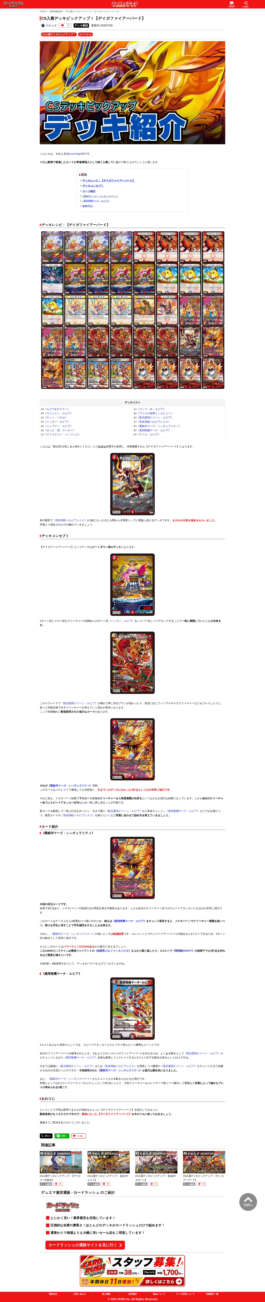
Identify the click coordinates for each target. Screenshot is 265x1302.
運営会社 (53, 1294)
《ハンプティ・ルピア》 (58, 426)
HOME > (44, 11)
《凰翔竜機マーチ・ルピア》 (154, 430)
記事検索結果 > (57, 11)
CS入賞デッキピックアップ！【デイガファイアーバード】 (92, 11)
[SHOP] (232, 3)
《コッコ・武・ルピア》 (151, 409)
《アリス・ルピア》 (148, 434)
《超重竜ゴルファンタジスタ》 (113, 950)
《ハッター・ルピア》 (57, 421)
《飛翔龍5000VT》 (183, 950)
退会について (159, 1294)
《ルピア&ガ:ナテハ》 (57, 409)
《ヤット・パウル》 (56, 417)
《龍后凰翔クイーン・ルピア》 (155, 417)
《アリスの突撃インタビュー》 (155, 413)
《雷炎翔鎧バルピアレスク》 (154, 421)
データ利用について (185, 1294)
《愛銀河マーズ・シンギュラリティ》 (159, 426)
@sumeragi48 (75, 153)
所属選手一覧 (212, 1294)
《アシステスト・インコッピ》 (62, 434)
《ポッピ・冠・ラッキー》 (59, 430)
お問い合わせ (79, 1294)
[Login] (246, 3)
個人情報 (106, 1294)
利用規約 (132, 1294)
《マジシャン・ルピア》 (58, 413)
